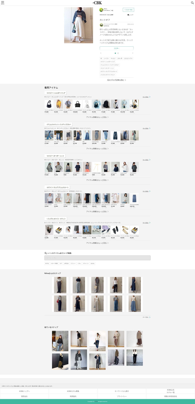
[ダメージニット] (79, 339)
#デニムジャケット (50, 128)
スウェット (86, 263)
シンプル (106, 58)
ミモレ (79, 263)
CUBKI (97, 3)
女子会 (47, 263)
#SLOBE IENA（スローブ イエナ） (80, 128)
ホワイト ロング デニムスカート (109, 71)
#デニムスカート (63, 191)
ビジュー (73, 263)
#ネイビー (47, 97)
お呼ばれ (66, 263)
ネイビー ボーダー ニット (107, 68)
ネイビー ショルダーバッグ (108, 61)
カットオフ (105, 20)
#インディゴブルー (63, 128)
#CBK (96, 401)
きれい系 (120, 58)
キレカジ (113, 58)
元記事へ (116, 48)
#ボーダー (55, 160)
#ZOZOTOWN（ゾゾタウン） (74, 160)
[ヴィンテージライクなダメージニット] (116, 357)
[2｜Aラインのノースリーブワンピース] (135, 285)
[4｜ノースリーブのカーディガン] (97, 304)
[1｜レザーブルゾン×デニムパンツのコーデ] (79, 359)
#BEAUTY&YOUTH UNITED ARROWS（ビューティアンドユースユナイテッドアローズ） (93, 222)
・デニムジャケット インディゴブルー (58, 124)
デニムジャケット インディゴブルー (110, 65)
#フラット (62, 222)
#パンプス (47, 222)
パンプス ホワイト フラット (108, 74)
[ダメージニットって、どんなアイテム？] (116, 339)
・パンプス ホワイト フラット (56, 219)
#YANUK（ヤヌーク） (76, 191)
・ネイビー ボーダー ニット (55, 156)
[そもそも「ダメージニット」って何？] (135, 339)
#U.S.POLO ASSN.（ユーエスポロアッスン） (78, 97)
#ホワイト (47, 191)
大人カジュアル (128, 58)
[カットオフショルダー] (60, 341)
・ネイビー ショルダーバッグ (55, 93)
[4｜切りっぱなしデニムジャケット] (97, 361)
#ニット (61, 160)
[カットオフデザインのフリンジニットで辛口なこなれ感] (97, 341)
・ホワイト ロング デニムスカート (57, 187)
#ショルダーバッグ (57, 97)
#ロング (54, 191)
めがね (92, 263)
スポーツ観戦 (54, 263)
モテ (61, 263)
